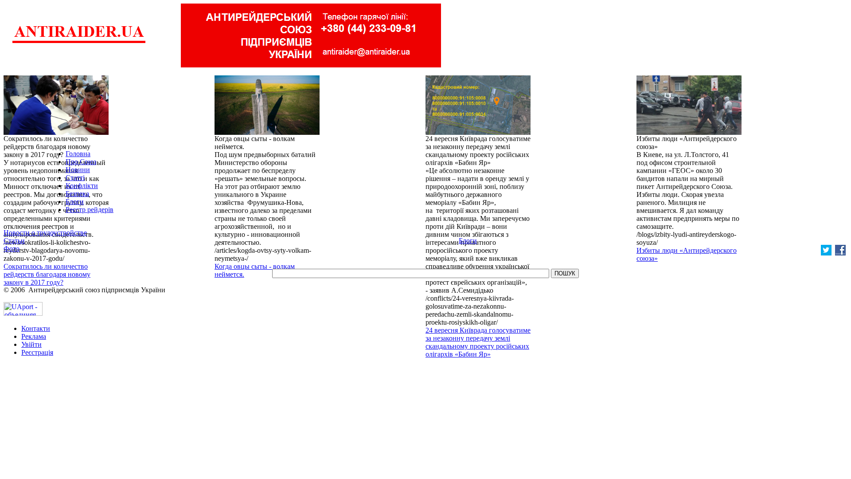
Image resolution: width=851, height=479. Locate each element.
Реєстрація (37, 352)
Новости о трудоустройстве (45, 232)
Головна (78, 153)
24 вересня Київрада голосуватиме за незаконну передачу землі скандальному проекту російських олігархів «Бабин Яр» (478, 342)
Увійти (31, 344)
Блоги (75, 201)
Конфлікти (82, 185)
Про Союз (81, 161)
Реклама (33, 336)
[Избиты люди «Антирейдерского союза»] (689, 132)
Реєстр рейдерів (89, 209)
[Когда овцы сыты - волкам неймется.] (267, 132)
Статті (75, 177)
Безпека (77, 193)
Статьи (14, 240)
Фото (12, 248)
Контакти (35, 328)
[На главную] (78, 42)
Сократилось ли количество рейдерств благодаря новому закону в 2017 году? (47, 274)
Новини (78, 169)
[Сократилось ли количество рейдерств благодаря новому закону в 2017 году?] (56, 132)
